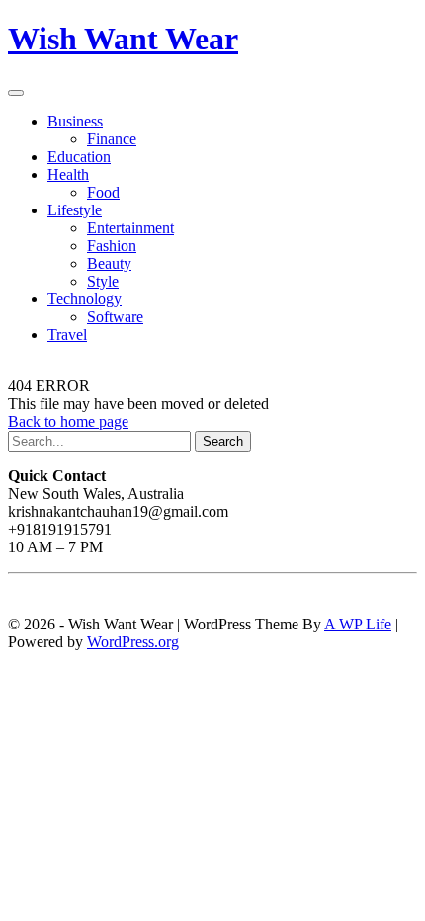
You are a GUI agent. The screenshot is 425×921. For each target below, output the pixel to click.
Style (103, 281)
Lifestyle (74, 210)
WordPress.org (133, 641)
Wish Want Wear (123, 38)
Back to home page (68, 421)
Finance (111, 138)
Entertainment (130, 227)
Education (79, 156)
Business (75, 121)
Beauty (109, 263)
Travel (67, 334)
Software (115, 316)
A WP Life (357, 624)
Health (68, 174)
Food (103, 192)
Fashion (111, 245)
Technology (84, 299)
